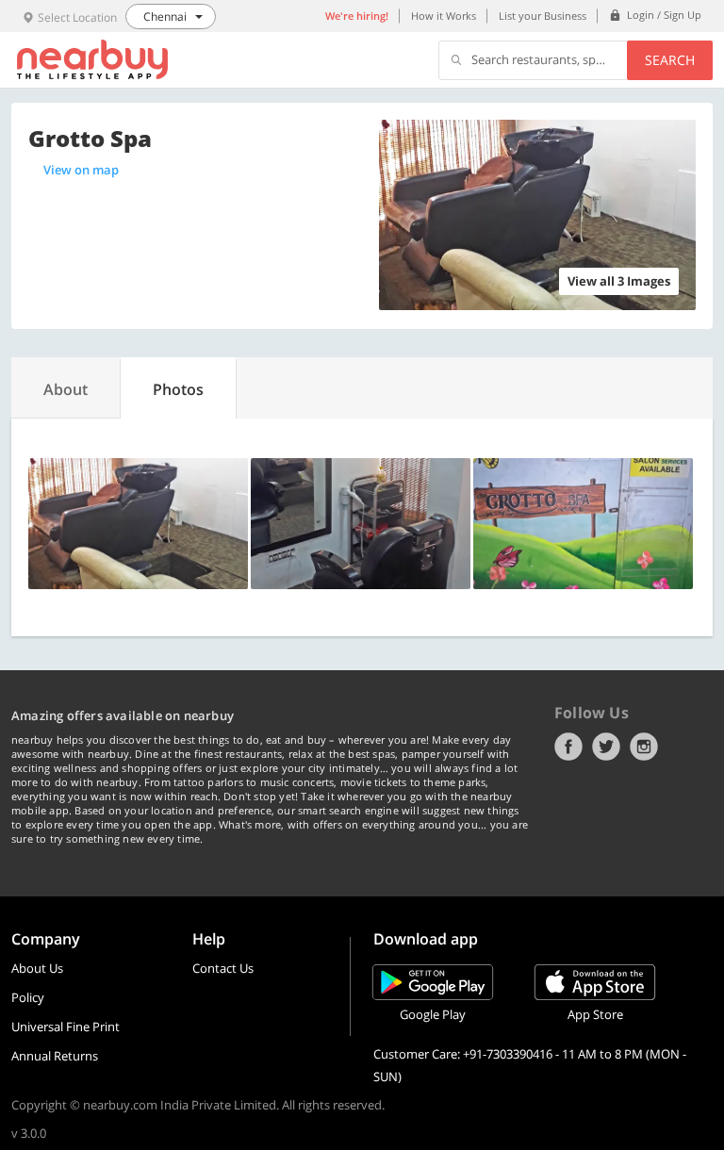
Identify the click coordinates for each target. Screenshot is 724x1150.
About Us (37, 968)
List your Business (542, 15)
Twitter (606, 746)
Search (670, 60)
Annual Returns (54, 1055)
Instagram (644, 746)
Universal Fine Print (65, 1026)
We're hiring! (356, 15)
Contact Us (223, 968)
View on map (81, 169)
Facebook (568, 746)
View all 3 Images (619, 280)
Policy (27, 997)
